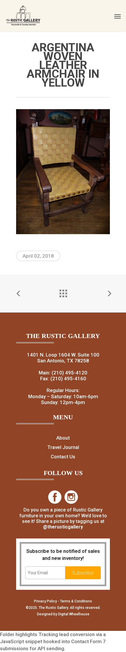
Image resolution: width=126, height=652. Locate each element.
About (63, 438)
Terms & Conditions (76, 601)
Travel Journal (63, 447)
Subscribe (83, 572)
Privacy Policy (45, 601)
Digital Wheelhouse (73, 614)
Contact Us (63, 457)
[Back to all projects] (63, 292)
